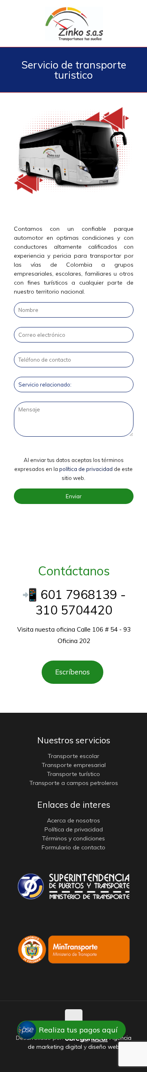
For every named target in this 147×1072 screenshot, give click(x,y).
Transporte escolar (73, 756)
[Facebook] (62, 1059)
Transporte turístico (73, 774)
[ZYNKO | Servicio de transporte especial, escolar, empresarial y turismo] (74, 23)
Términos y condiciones (73, 838)
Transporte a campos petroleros (73, 783)
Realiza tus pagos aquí (78, 1029)
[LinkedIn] (84, 1059)
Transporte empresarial (74, 765)
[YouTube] (73, 1059)
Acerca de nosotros (73, 820)
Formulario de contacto (73, 847)
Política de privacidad (74, 829)
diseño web (103, 1046)
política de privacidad (86, 469)
